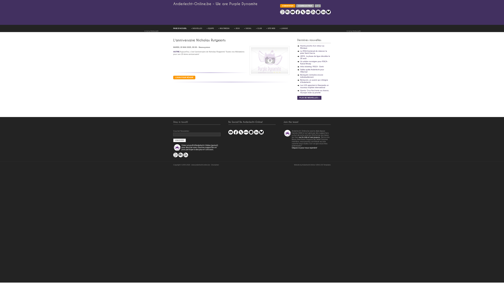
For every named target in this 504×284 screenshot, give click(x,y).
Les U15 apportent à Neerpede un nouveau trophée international (314, 86)
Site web (271, 28)
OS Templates (326, 165)
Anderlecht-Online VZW (310, 165)
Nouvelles (197, 28)
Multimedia (225, 28)
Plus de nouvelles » (309, 98)
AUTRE (176, 52)
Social (248, 28)
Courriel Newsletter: (181, 131)
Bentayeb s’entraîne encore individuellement (311, 76)
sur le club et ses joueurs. (309, 137)
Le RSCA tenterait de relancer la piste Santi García (313, 52)
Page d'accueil (180, 28)
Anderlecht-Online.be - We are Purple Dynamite (215, 4)
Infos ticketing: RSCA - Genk (312, 66)
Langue (284, 28)
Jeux (237, 28)
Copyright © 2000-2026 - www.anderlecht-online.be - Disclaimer (196, 165)
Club (259, 28)
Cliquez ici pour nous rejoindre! (304, 148)
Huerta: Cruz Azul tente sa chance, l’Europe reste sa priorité (314, 91)
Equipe (211, 28)
